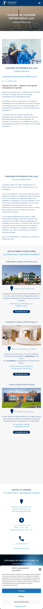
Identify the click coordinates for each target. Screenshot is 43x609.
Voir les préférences (21, 602)
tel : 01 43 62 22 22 (9, 81)
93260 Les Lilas (21, 306)
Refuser (21, 596)
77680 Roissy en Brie (21, 426)
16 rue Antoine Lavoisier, (21, 424)
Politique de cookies (20, 606)
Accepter (21, 591)
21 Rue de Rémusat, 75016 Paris (21, 366)
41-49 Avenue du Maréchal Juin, (21, 303)
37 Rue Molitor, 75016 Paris (21, 368)
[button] (40, 569)
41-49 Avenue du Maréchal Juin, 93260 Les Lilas (19, 76)
